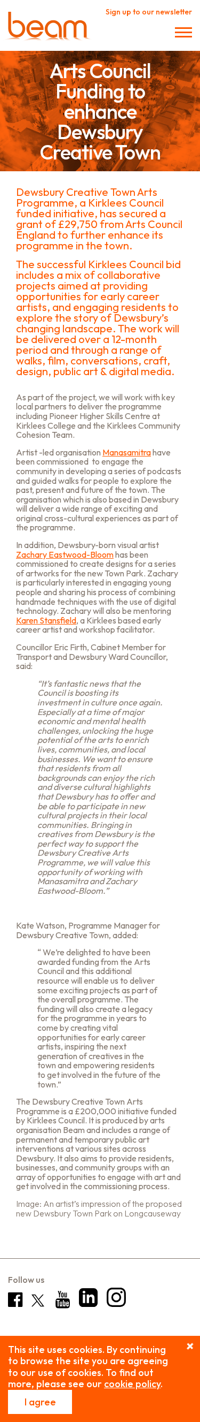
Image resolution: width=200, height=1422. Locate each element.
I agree (40, 1402)
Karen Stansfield (46, 620)
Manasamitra (126, 452)
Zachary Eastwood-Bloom (65, 554)
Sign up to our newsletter (149, 12)
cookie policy (132, 1384)
